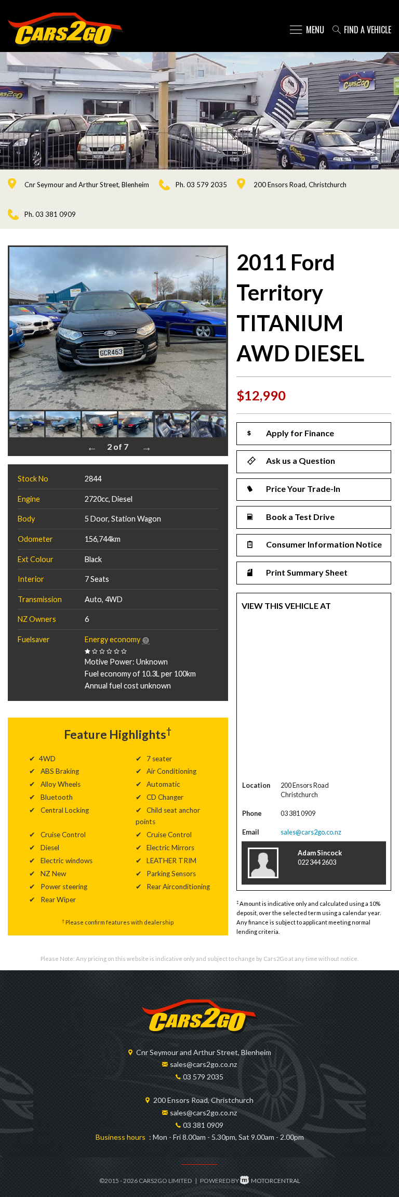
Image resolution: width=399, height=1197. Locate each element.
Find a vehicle (367, 29)
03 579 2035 (207, 184)
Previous (92, 447)
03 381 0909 (55, 214)
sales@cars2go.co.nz (311, 832)
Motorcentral (275, 1181)
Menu (315, 29)
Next (146, 447)
